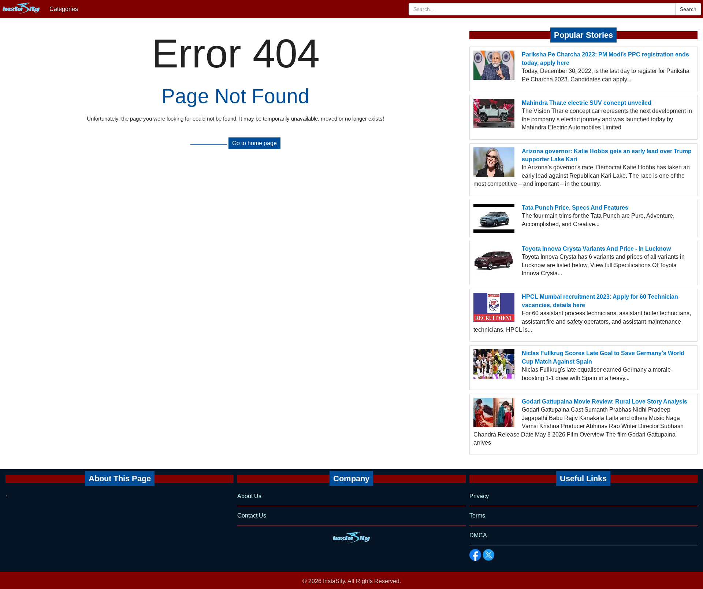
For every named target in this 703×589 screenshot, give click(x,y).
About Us (249, 496)
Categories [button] (63, 9)
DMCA (478, 535)
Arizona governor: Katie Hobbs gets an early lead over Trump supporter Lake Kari (607, 155)
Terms (477, 515)
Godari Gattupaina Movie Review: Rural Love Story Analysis (604, 401)
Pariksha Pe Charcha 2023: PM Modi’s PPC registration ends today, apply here (605, 58)
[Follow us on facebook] (475, 555)
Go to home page (254, 143)
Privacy (479, 496)
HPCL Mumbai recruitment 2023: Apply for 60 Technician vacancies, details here (600, 301)
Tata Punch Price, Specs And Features (575, 208)
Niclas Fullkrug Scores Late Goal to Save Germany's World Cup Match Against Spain (603, 357)
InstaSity (334, 581)
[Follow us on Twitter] (488, 555)
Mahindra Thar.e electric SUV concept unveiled (586, 103)
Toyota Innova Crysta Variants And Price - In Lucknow (596, 249)
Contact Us (251, 515)
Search (688, 9)
